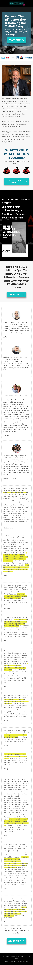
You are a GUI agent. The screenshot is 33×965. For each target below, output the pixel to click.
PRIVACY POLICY (6, 956)
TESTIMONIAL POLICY (25, 956)
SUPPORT (17, 958)
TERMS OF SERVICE (15, 956)
